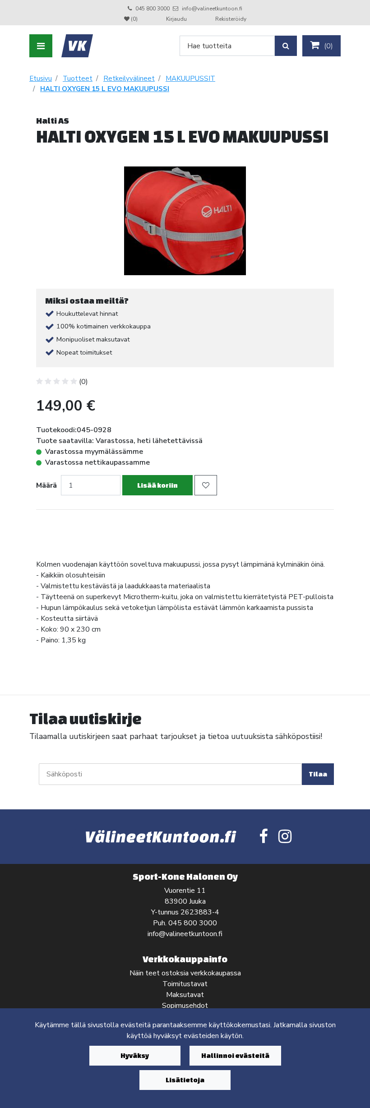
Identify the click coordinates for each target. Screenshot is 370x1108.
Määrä (46, 485)
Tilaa (318, 774)
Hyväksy (134, 1055)
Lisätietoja (185, 1080)
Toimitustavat (185, 984)
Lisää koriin (157, 485)
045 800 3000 (152, 8)
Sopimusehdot (185, 1006)
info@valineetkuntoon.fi (212, 8)
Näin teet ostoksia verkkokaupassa (185, 973)
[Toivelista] (205, 485)
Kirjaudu (177, 19)
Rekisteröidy (230, 19)
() (327, 46)
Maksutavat (185, 995)
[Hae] (286, 46)
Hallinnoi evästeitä (235, 1055)
